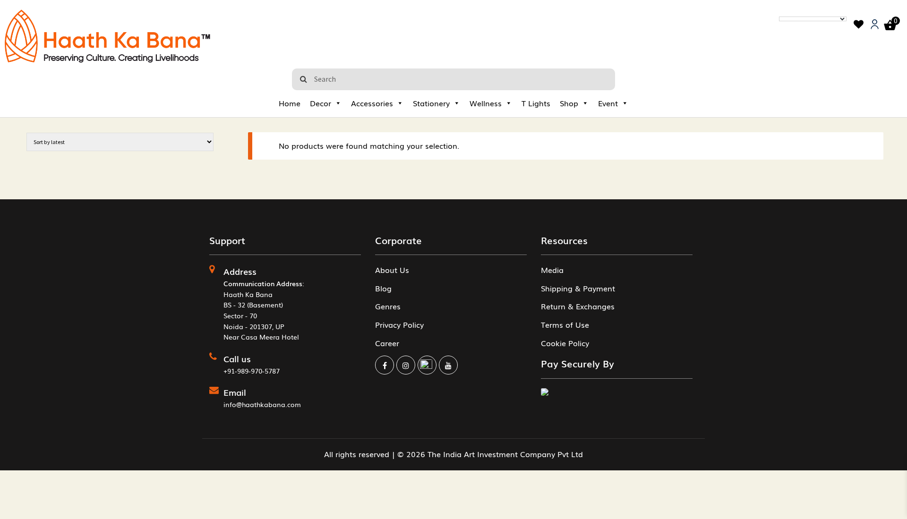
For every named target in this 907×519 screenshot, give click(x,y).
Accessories (372, 103)
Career (387, 343)
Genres (388, 306)
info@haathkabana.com (262, 404)
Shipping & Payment (578, 288)
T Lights (536, 103)
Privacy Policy (399, 324)
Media (552, 269)
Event (608, 103)
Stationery (431, 103)
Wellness (486, 103)
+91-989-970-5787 (251, 370)
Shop (569, 103)
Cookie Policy (565, 343)
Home (289, 103)
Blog (383, 288)
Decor (320, 103)
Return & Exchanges (578, 306)
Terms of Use (565, 324)
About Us (392, 269)
